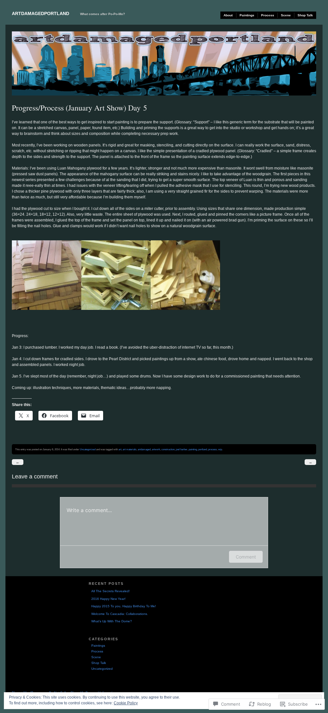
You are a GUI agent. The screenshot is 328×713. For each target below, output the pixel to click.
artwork (156, 449)
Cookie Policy (126, 703)
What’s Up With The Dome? (111, 621)
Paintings (247, 15)
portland (202, 449)
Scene (286, 15)
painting (193, 449)
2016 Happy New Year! (108, 599)
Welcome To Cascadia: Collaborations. (119, 614)
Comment (246, 557)
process (212, 449)
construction (168, 449)
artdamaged (144, 449)
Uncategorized (87, 449)
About (228, 15)
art (120, 449)
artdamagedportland (40, 13)
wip (220, 449)
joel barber (181, 449)
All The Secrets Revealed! (110, 591)
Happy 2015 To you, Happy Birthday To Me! (123, 606)
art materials (129, 449)
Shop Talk (305, 15)
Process (267, 15)
